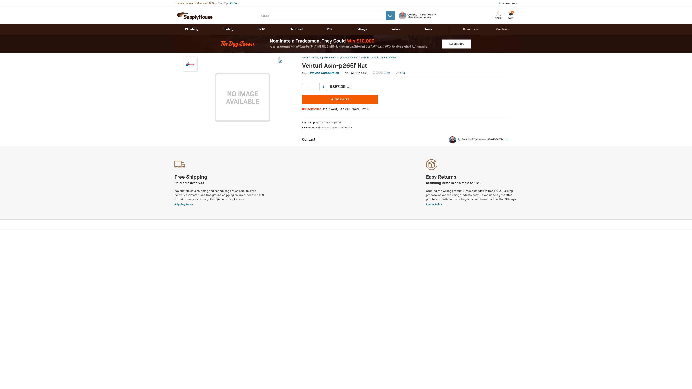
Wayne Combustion (324, 73)
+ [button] (507, 139)
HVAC (261, 29)
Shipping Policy (183, 204)
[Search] (390, 15)
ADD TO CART (342, 99)
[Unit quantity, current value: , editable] (315, 87)
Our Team (502, 29)
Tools (428, 29)
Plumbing (191, 29)
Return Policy (434, 204)
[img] (380, 72)
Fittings (362, 29)
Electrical (296, 29)
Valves (395, 29)
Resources (470, 29)
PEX (329, 29)
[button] (435, 14)
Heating (228, 29)
